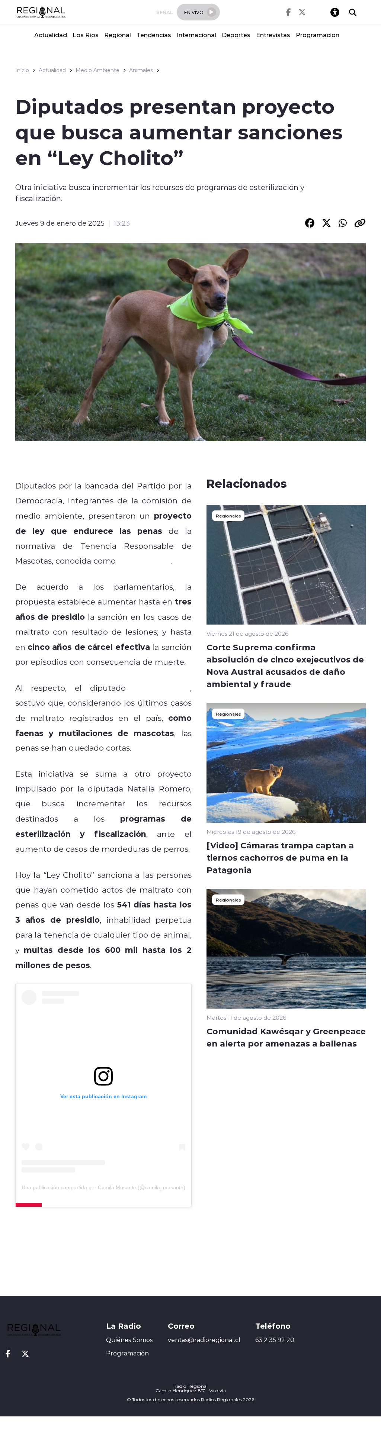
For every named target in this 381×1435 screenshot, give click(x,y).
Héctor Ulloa (162, 688)
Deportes (236, 35)
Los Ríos (86, 35)
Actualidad (50, 35)
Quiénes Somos (129, 1340)
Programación (127, 1353)
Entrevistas (273, 35)
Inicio (22, 70)
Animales (141, 70)
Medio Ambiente (97, 70)
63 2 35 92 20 (274, 1340)
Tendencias (154, 35)
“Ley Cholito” (144, 560)
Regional (117, 35)
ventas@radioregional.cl (204, 1340)
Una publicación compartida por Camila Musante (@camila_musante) (103, 1187)
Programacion (317, 35)
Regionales (228, 516)
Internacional (196, 35)
